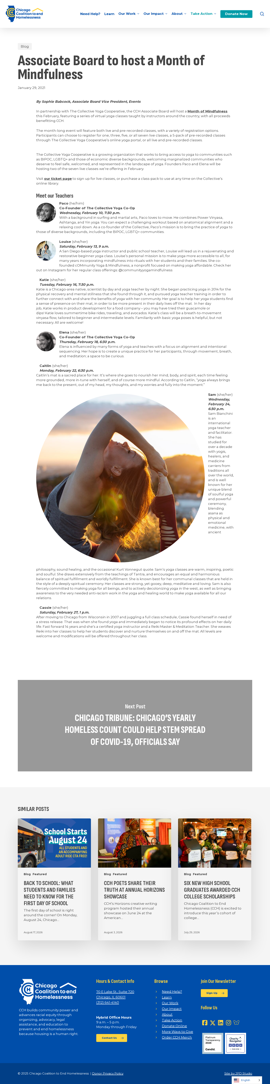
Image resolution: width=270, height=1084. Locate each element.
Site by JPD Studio (238, 1073)
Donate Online (174, 1026)
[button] (111, 1038)
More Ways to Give (177, 1032)
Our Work (170, 1003)
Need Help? (172, 992)
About (167, 1014)
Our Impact (172, 1009)
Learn (167, 997)
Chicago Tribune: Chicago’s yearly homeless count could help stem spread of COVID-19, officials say (135, 725)
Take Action (172, 1020)
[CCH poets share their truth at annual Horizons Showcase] (134, 879)
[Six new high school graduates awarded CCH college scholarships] (214, 879)
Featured (40, 874)
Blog (25, 46)
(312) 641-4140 (107, 1002)
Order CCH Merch (177, 1037)
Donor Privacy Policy (107, 1073)
